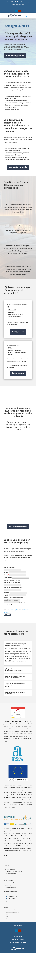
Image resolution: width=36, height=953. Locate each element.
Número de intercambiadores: (13, 587)
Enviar (7, 615)
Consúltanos (18, 332)
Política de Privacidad (18, 939)
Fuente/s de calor (9, 580)
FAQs (10, 348)
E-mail (6, 595)
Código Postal (8, 577)
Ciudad (6, 575)
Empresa (6, 572)
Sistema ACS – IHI (12, 896)
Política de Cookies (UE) (18, 942)
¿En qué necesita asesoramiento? (14, 597)
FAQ (7, 916)
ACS (7, 894)
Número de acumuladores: (12, 582)
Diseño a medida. (12, 898)
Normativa (9, 918)
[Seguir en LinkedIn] (16, 11)
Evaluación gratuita (15, 56)
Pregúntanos (18, 373)
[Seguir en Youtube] (19, 11)
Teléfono (7, 592)
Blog (7, 914)
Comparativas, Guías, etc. (13, 912)
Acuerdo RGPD (8, 605)
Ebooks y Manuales (11, 910)
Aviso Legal (14, 609)
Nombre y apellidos (10, 567)
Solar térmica (9, 902)
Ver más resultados (18, 527)
